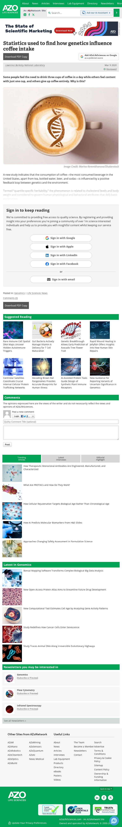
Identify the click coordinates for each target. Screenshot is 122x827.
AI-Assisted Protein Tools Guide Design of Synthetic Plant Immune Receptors (74, 382)
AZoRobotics (14, 750)
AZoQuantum (36, 750)
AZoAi (32, 754)
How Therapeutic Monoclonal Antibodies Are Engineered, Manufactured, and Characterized (64, 467)
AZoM (11, 742)
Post (7, 444)
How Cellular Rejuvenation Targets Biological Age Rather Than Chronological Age (66, 503)
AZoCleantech (15, 754)
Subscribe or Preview (27, 677)
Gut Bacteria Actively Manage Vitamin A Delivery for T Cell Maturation (43, 346)
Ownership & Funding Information (101, 777)
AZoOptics (13, 758)
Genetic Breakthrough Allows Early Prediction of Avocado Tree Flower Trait (74, 346)
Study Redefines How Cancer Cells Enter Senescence (51, 627)
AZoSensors (35, 746)
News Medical (36, 758)
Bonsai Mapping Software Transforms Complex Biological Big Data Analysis (63, 570)
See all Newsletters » (15, 720)
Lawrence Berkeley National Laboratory (25, 65)
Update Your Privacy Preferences (29, 822)
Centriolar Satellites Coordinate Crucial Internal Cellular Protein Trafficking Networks (16, 382)
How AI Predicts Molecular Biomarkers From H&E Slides (53, 522)
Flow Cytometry (26, 690)
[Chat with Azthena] (114, 820)
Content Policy (101, 769)
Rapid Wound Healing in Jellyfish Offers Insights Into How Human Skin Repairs (103, 346)
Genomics (19, 293)
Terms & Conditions (100, 752)
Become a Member (84, 746)
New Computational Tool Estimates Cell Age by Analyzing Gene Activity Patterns (66, 608)
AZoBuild (12, 763)
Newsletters (80, 750)
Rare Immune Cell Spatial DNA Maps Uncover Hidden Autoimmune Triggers (16, 346)
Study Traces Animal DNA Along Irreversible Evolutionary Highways (59, 646)
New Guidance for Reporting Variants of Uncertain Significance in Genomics (103, 382)
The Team (79, 742)
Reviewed (111, 69)
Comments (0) (10, 298)
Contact (78, 754)
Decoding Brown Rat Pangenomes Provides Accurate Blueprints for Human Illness (44, 382)
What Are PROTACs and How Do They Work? (47, 484)
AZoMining (35, 742)
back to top (105, 788)
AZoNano (12, 746)
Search (98, 742)
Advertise (99, 746)
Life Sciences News (37, 293)
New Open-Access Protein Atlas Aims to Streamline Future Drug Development (65, 589)
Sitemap (98, 765)
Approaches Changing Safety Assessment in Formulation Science (58, 541)
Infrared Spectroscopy (29, 705)
